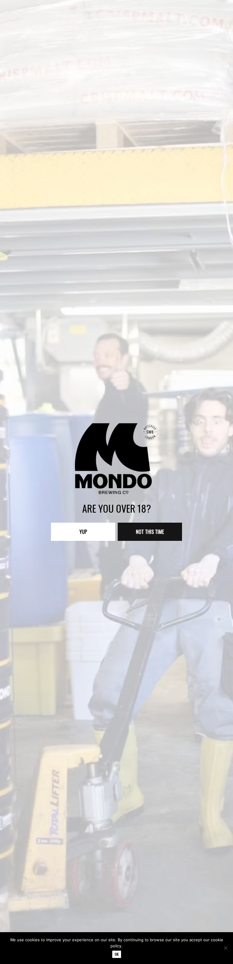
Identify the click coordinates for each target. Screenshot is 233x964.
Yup (83, 531)
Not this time (150, 531)
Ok (117, 954)
